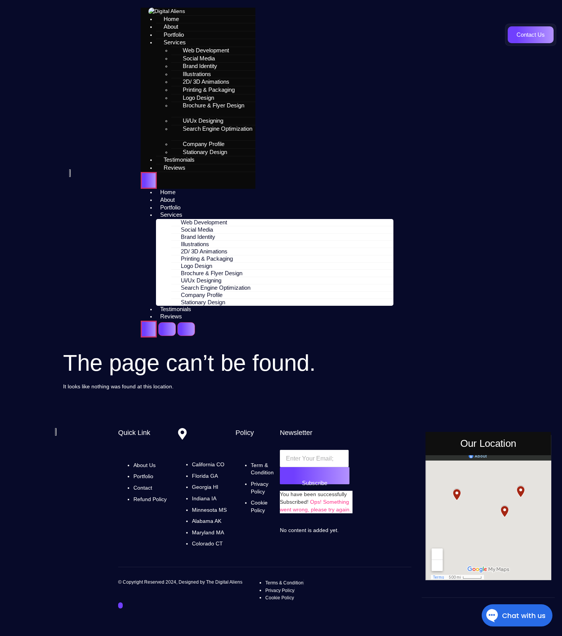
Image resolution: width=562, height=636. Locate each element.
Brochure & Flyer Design (213, 105)
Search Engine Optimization (217, 128)
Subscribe (314, 482)
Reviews (174, 167)
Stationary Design (205, 152)
